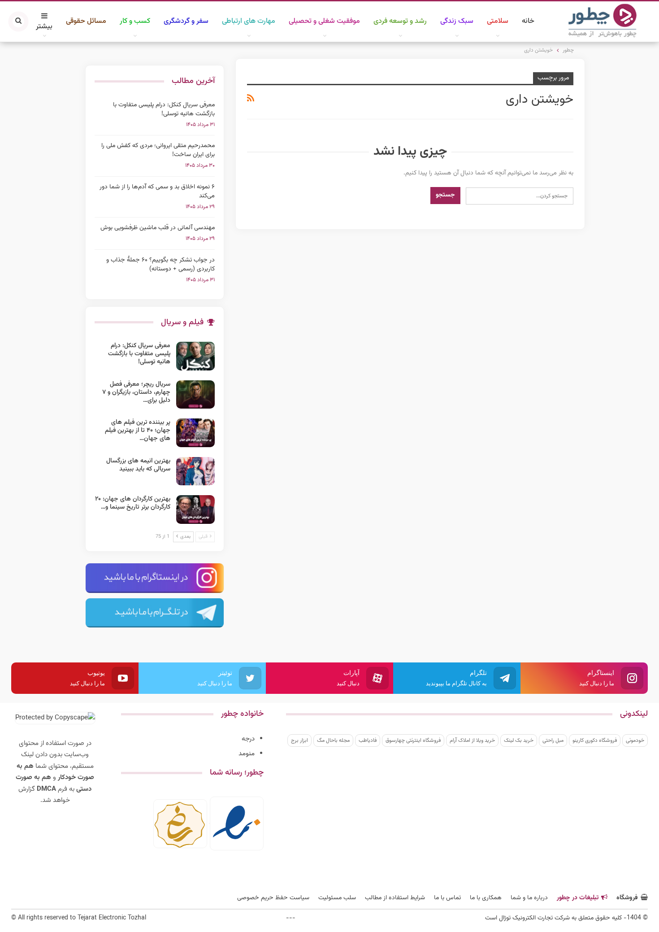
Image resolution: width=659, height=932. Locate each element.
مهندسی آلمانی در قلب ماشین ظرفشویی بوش (157, 228)
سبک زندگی (456, 21)
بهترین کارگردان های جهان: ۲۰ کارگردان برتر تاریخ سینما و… (132, 503)
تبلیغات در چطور (577, 898)
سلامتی (497, 21)
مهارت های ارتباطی (248, 21)
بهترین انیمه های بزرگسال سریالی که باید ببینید (138, 465)
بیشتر (44, 26)
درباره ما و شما (529, 898)
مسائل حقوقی (86, 21)
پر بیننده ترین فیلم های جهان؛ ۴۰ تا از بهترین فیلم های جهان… (137, 431)
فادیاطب (368, 740)
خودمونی (635, 740)
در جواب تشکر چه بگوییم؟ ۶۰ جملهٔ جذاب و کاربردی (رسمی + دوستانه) (160, 264)
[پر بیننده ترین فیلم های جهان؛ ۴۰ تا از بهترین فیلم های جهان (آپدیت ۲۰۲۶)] (195, 432)
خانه (528, 21)
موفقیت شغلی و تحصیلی (324, 21)
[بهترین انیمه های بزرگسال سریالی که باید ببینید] (195, 471)
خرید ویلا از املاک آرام (472, 740)
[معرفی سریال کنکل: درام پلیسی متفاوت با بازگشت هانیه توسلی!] (195, 356)
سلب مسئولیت (337, 898)
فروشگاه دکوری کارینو (594, 740)
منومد (246, 754)
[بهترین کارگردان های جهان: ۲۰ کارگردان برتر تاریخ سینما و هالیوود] (195, 509)
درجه (248, 739)
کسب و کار (135, 21)
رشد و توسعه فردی (400, 21)
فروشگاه (627, 898)
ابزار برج (299, 740)
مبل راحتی (553, 740)
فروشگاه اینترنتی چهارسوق (413, 740)
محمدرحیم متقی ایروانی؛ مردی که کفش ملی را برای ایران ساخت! (158, 150)
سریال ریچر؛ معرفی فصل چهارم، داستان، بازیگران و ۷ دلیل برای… (136, 392)
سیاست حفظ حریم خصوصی (273, 898)
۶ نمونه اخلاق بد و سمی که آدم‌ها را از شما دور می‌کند (157, 191)
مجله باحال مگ (333, 740)
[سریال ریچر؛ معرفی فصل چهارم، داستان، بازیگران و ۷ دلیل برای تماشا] (195, 394)
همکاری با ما (486, 898)
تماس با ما (447, 898)
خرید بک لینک (518, 740)
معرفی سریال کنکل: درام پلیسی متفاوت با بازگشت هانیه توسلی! (164, 109)
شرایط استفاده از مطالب (395, 898)
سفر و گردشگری (186, 21)
